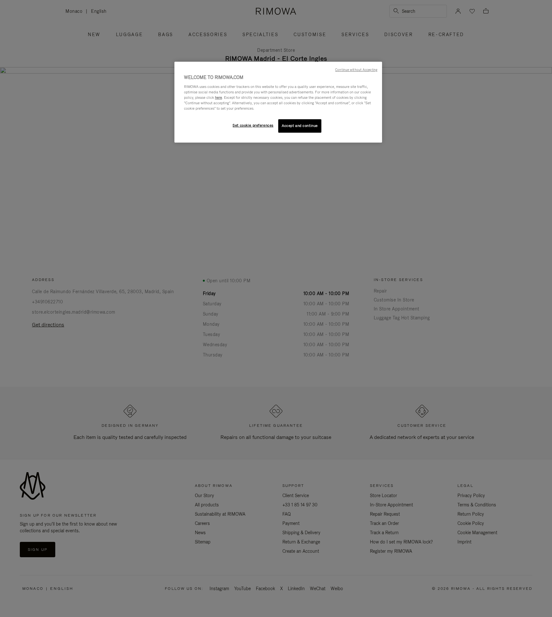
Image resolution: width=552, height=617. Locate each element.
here (218, 97)
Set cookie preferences (253, 125)
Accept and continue (300, 125)
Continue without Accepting (356, 69)
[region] (278, 102)
